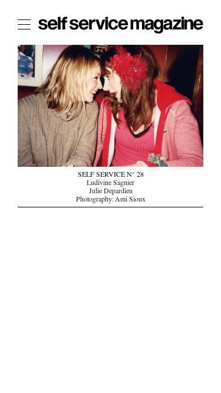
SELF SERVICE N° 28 (111, 175)
